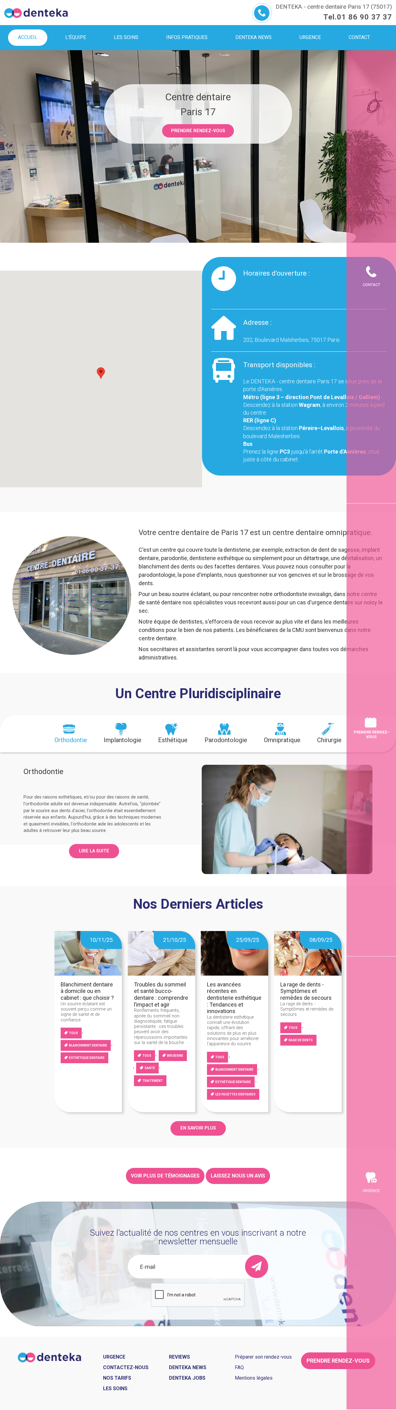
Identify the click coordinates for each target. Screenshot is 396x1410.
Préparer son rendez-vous (263, 1357)
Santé (149, 1068)
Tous (73, 1033)
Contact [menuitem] (359, 37)
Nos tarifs (117, 1378)
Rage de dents (301, 1040)
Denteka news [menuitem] (253, 37)
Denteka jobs (187, 1378)
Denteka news (187, 1367)
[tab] (70, 734)
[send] (256, 1266)
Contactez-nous (125, 1367)
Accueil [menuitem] (27, 37)
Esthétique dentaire (87, 1058)
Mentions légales (254, 1378)
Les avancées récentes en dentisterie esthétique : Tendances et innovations (234, 997)
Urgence (371, 1190)
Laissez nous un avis (238, 1176)
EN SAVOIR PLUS (198, 1128)
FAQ (239, 1367)
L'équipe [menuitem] (75, 37)
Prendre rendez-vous (198, 130)
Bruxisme (175, 1055)
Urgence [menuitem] (310, 37)
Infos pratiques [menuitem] (187, 37)
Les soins (115, 1388)
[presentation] (70, 734)
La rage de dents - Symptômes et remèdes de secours (306, 991)
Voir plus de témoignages (165, 1176)
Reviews (179, 1357)
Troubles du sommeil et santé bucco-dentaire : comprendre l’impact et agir (161, 994)
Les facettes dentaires (235, 1094)
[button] (101, 373)
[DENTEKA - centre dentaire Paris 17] (36, 12)
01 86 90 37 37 (364, 17)
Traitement (152, 1080)
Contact (371, 284)
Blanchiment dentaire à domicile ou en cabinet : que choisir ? (87, 991)
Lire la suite (94, 851)
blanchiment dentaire (88, 1045)
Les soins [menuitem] (126, 37)
